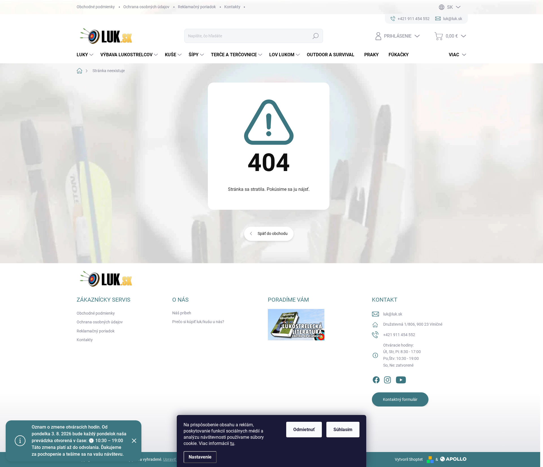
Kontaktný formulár (400, 399)
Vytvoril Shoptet (409, 459)
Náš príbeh (181, 313)
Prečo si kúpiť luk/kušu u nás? (198, 321)
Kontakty (232, 7)
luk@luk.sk (392, 314)
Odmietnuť (304, 429)
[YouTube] (401, 379)
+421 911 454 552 (399, 334)
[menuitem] (86, 54)
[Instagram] (387, 379)
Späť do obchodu (273, 233)
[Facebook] (376, 379)
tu (232, 443)
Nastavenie (200, 457)
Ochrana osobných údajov (146, 7)
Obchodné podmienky (96, 7)
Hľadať (316, 36)
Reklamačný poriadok (197, 7)
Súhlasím (342, 429)
